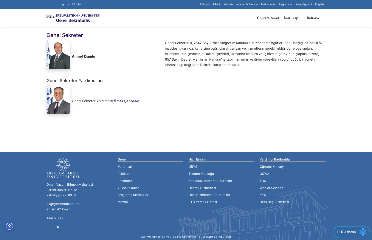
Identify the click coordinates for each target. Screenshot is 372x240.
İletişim (313, 18)
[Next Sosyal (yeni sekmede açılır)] (63, 4)
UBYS (193, 167)
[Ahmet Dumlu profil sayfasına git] (58, 55)
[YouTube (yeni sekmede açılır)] (58, 2)
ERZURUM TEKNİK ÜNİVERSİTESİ (78, 15)
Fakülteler (125, 174)
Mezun (123, 202)
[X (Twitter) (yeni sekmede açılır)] (51, 2)
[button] (285, 4)
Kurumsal (125, 167)
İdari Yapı (292, 18)
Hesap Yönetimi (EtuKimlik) (209, 195)
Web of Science (271, 188)
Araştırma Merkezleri (133, 195)
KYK (263, 195)
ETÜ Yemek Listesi (203, 202)
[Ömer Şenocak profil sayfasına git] (58, 100)
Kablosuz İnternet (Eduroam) (210, 181)
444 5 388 (74, 4)
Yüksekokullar (128, 188)
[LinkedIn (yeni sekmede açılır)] (55, 2)
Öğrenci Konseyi (272, 167)
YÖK (263, 181)
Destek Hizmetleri (202, 188)
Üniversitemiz (268, 18)
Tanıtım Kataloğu (201, 174)
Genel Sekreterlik (73, 20)
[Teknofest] (58, 227)
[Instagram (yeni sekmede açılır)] (48, 2)
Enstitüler (125, 181)
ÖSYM (264, 174)
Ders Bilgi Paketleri (274, 202)
